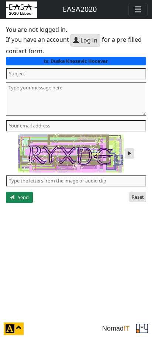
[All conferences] (142, 328)
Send (21, 197)
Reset (138, 197)
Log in (88, 40)
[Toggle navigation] (138, 9)
